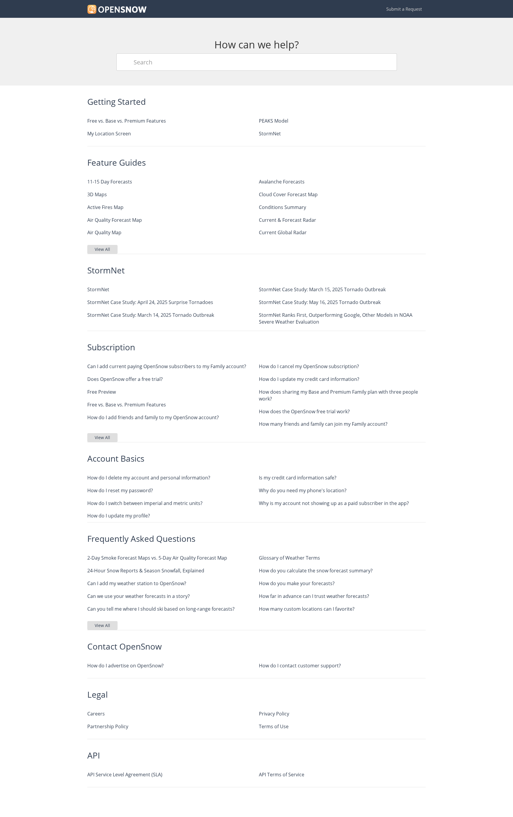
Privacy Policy (274, 713)
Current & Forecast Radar (287, 220)
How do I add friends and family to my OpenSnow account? (153, 417)
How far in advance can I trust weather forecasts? (314, 596)
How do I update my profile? (118, 515)
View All (102, 249)
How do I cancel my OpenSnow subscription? (309, 366)
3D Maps (97, 194)
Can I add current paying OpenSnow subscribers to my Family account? (166, 366)
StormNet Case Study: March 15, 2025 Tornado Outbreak (322, 289)
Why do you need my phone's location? (302, 490)
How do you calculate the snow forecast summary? (316, 570)
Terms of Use (274, 726)
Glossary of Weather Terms (289, 558)
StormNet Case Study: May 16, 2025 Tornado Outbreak (320, 302)
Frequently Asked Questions (141, 538)
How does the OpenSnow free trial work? (304, 411)
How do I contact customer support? (300, 665)
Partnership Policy (107, 726)
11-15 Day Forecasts (109, 181)
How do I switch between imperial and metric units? (144, 503)
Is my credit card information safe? (297, 477)
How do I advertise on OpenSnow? (125, 665)
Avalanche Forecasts (282, 181)
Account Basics (115, 458)
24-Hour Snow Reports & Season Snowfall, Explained (145, 570)
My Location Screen (109, 133)
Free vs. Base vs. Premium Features (126, 121)
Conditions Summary (282, 207)
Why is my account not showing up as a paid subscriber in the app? (334, 503)
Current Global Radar (283, 232)
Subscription (111, 347)
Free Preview (101, 392)
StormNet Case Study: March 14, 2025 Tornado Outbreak (150, 315)
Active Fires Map (105, 207)
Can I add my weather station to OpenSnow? (136, 583)
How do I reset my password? (120, 490)
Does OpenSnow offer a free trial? (125, 379)
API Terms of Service (281, 774)
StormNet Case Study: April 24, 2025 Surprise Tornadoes (150, 302)
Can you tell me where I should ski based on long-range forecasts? (161, 609)
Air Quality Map (104, 232)
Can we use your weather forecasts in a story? (138, 596)
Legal (97, 694)
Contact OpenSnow (124, 646)
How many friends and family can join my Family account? (323, 424)
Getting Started (116, 101)
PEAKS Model (273, 121)
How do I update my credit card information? (309, 379)
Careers (96, 713)
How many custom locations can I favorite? (306, 609)
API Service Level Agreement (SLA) (124, 774)
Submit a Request (404, 9)
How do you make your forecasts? (297, 583)
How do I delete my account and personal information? (148, 477)
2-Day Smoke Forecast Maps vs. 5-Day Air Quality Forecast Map (157, 558)
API (93, 755)
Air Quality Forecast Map (114, 220)
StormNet (270, 133)
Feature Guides (116, 162)
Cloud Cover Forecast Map (288, 194)
